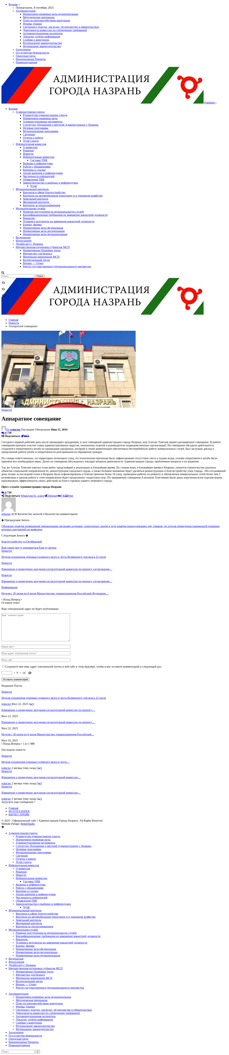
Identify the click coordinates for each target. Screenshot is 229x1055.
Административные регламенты (42, 121)
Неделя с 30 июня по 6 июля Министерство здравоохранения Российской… (47, 734)
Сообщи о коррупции (36, 39)
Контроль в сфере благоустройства (44, 192)
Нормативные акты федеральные (43, 227)
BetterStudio (28, 823)
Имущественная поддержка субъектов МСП (43, 247)
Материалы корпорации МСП (41, 256)
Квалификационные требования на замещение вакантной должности (65, 214)
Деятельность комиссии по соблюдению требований (55, 30)
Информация (9, 587)
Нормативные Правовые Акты (42, 250)
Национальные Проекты (31, 59)
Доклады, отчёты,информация (41, 36)
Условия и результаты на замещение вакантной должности (58, 221)
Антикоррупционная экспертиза (43, 33)
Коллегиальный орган (36, 260)
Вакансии (29, 218)
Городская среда (25, 55)
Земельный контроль (35, 198)
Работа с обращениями (37, 166)
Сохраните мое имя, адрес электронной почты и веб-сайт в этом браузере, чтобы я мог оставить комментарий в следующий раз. (83, 666)
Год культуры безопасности (32, 52)
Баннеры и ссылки (34, 169)
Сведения (29, 134)
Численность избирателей (39, 176)
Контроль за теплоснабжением (41, 205)
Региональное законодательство (42, 43)
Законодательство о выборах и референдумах (50, 182)
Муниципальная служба (30, 208)
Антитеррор (23, 49)
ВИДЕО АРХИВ (19, 814)
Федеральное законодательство (42, 46)
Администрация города (30, 111)
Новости (28, 153)
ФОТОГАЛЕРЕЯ (19, 811)
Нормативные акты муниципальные (45, 234)
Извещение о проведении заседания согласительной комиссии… (41, 777)
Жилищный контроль (36, 202)
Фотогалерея (23, 240)
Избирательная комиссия (31, 144)
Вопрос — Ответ (33, 263)
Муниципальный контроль (32, 189)
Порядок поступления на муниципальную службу (53, 211)
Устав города (31, 140)
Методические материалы (39, 17)
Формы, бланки (32, 23)
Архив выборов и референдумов (43, 173)
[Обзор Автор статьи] (8, 510)
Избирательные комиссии (38, 156)
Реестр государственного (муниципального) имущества (57, 266)
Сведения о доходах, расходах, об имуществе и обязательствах (61, 26)
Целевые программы (35, 128)
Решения (28, 150)
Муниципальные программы (40, 131)
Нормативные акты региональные (44, 231)
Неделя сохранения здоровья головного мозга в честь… (35, 761)
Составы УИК (38, 160)
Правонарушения (26, 62)
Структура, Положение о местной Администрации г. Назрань (60, 124)
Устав (33, 185)
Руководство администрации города (45, 115)
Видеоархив (23, 237)
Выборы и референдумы (38, 163)
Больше (13, 4)
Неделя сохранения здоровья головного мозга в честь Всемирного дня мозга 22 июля (53, 697)
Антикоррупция (25, 10)
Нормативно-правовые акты (40, 118)
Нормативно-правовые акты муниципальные (50, 14)
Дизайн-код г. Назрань (29, 243)
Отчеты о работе (33, 137)
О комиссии (30, 147)
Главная (13, 808)
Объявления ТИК (33, 179)
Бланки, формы (32, 224)
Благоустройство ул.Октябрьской (21, 541)
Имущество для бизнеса (37, 253)
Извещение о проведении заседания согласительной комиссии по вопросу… (48, 710)
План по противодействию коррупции (46, 20)
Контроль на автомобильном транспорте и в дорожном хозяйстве (63, 195)
